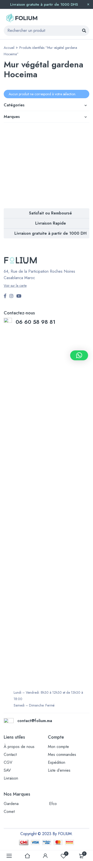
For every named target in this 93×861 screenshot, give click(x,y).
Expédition (56, 762)
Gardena (11, 803)
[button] (79, 355)
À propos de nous (19, 746)
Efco (53, 803)
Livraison (11, 778)
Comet (9, 811)
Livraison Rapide (50, 223)
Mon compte (58, 746)
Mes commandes (62, 754)
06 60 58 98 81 (36, 322)
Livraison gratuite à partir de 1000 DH (50, 233)
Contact (10, 754)
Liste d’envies (59, 770)
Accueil (9, 47)
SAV (7, 770)
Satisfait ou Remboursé (50, 213)
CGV (8, 762)
